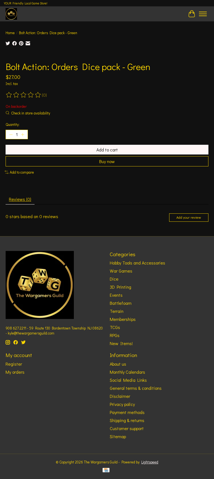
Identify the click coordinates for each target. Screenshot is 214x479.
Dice (114, 279)
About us (118, 364)
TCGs (115, 327)
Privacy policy (122, 404)
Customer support (127, 428)
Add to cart (107, 150)
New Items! (121, 343)
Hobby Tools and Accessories (137, 263)
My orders (15, 372)
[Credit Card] (106, 470)
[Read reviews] (24, 95)
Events (116, 295)
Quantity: (13, 124)
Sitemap (118, 436)
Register (14, 364)
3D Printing (120, 287)
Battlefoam (121, 303)
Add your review (188, 217)
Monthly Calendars (127, 372)
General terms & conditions (136, 388)
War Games (121, 271)
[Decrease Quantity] (10, 134)
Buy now (107, 161)
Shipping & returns (127, 420)
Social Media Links (128, 380)
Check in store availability (30, 113)
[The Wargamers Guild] (11, 13)
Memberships (123, 319)
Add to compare (22, 172)
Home (10, 32)
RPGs (115, 335)
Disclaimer (120, 396)
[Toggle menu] (202, 13)
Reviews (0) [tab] (20, 199)
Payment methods (127, 412)
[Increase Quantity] (22, 134)
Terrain (116, 311)
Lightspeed (149, 462)
